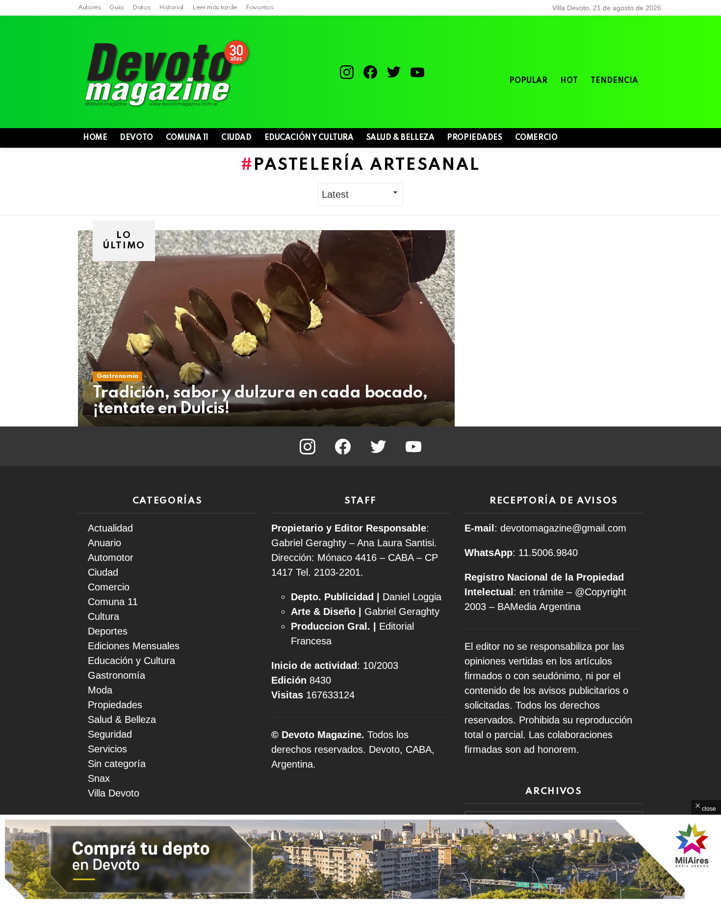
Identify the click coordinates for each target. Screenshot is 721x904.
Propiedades (474, 138)
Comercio (536, 138)
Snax (99, 778)
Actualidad (110, 528)
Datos (141, 7)
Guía (116, 7)
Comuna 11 (187, 138)
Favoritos (260, 7)
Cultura (103, 616)
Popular (528, 81)
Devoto (136, 138)
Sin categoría (117, 763)
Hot (569, 81)
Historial (171, 7)
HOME (95, 138)
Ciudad (236, 138)
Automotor (110, 557)
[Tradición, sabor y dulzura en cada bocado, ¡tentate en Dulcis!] (266, 328)
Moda (100, 690)
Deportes (108, 631)
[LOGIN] (637, 138)
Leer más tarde (214, 7)
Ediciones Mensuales (134, 645)
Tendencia (614, 81)
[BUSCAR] (620, 138)
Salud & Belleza (400, 138)
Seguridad (110, 734)
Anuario (104, 542)
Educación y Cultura (309, 138)
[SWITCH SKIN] (604, 138)
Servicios (107, 749)
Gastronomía (117, 376)
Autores (89, 7)
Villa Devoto (113, 793)
